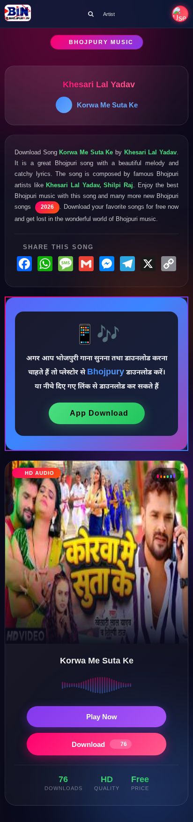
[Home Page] (18, 14)
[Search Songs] (90, 13)
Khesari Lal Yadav (99, 84)
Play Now (101, 717)
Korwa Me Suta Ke (107, 105)
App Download (99, 413)
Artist (109, 14)
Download (99, 744)
